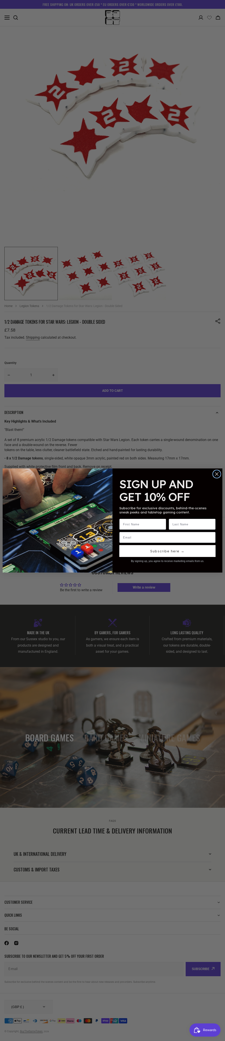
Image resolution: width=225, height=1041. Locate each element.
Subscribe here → (167, 551)
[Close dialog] (217, 474)
